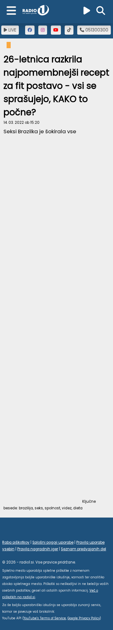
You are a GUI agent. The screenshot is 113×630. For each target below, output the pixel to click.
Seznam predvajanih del (83, 549)
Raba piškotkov (16, 542)
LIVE (11, 30)
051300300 (96, 30)
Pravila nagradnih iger (37, 549)
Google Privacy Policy (83, 618)
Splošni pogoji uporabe (52, 542)
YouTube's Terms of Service (45, 618)
